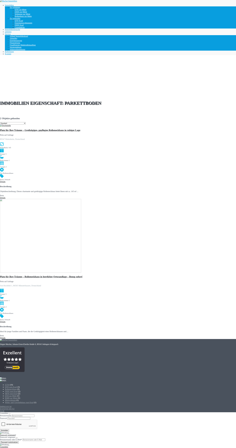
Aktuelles (13, 38)
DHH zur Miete (21, 12)
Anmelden (4, 447)
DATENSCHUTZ (7, 409)
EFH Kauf (19, 21)
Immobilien (9, 5)
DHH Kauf (19, 25)
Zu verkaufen (15, 18)
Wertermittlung (15, 47)
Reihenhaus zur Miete (23, 16)
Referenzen (9, 52)
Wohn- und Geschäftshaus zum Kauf (19, 402)
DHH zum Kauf (11, 391)
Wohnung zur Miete (22, 14)
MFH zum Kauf (11, 394)
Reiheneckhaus (11, 389)
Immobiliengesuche (12, 30)
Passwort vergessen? (8, 435)
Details (2, 182)
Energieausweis (16, 41)
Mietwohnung (10, 400)
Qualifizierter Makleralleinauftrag (23, 45)
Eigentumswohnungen (23, 23)
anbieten (8, 32)
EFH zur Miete (20, 10)
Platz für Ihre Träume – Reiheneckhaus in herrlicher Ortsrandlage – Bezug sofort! (41, 276)
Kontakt (8, 54)
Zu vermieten (15, 7)
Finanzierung (15, 43)
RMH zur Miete (11, 398)
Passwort (3, 418)
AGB (2, 411)
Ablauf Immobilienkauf (19, 36)
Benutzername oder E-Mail (11, 440)
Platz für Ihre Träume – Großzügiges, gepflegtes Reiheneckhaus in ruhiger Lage (40, 130)
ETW (7, 385)
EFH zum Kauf (11, 387)
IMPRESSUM (5, 407)
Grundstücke (20, 27)
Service (8, 34)
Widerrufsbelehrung (17, 49)
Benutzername (5, 416)
